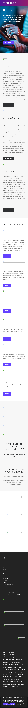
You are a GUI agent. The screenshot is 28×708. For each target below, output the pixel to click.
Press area (5, 578)
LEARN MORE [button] (8, 42)
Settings (19, 704)
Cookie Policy (11, 691)
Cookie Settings (20, 691)
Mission (5, 573)
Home (4, 568)
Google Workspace (8, 584)
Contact (5, 580)
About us (5, 570)
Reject (12, 704)
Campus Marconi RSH (14, 594)
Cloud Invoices (14, 589)
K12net (4, 582)
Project (4, 571)
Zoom (14, 591)
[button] (24, 3)
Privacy (4, 691)
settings (21, 701)
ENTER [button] (7, 256)
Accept (5, 704)
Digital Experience (14, 593)
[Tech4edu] (10, 3)
